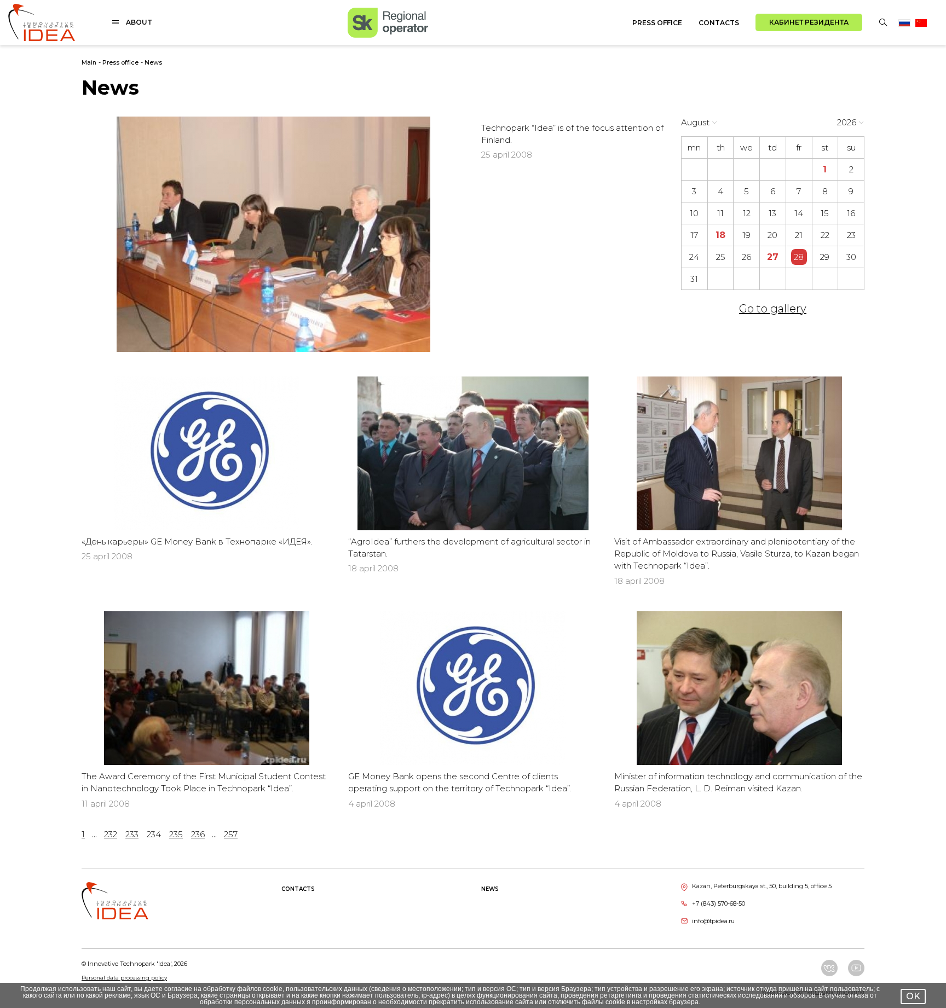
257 (231, 834)
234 (154, 834)
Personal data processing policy (124, 977)
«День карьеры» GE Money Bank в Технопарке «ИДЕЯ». (197, 541)
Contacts (719, 23)
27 (772, 257)
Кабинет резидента (809, 22)
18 (720, 235)
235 (176, 834)
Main (89, 62)
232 (110, 834)
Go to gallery (772, 308)
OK (913, 996)
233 (132, 834)
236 (198, 834)
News (153, 62)
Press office (657, 23)
